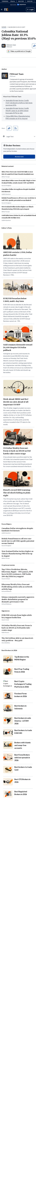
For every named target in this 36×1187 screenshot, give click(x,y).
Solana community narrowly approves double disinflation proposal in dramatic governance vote (18, 599)
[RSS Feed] (15, 128)
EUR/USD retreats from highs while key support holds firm (17, 616)
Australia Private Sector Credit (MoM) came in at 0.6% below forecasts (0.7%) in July (17, 110)
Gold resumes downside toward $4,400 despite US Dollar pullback (17, 347)
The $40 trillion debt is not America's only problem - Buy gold (17, 639)
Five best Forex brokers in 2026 (20, 694)
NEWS (4, 27)
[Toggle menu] (1, 9)
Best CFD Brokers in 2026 (22, 780)
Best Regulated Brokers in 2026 (20, 792)
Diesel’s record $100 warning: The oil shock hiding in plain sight (16, 493)
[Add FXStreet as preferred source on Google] (19, 51)
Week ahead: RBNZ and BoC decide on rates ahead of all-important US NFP (16, 402)
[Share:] (9, 128)
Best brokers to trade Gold (23, 768)
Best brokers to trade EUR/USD (23, 731)
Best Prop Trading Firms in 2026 (21, 670)
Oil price (12, 1)
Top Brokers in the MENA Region (21, 658)
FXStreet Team (11, 45)
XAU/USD (21, 1)
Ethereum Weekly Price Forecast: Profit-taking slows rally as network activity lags (17, 586)
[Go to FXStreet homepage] (6, 9)
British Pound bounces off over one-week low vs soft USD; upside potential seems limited (18, 541)
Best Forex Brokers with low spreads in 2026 (22, 757)
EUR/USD (29, 1)
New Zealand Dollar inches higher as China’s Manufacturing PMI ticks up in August (17, 553)
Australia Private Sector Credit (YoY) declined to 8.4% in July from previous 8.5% (19, 102)
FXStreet (9, 47)
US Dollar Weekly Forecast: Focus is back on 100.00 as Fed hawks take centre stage (17, 451)
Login (31, 9)
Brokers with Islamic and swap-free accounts (22, 745)
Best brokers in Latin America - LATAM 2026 (22, 721)
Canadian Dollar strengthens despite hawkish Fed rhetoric (17, 529)
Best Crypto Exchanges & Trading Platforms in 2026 (23, 684)
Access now (19, 156)
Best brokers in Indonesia (20, 707)
